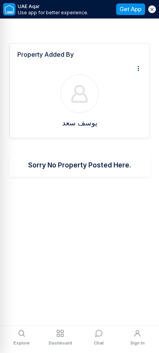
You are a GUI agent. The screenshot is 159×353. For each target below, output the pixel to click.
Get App (131, 9)
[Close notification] (152, 9)
